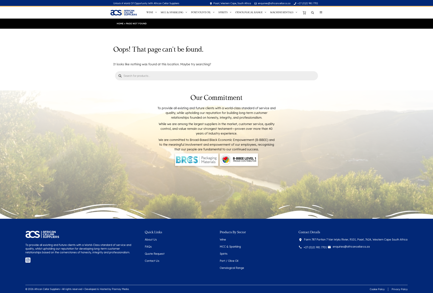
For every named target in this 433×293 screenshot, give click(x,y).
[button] (321, 13)
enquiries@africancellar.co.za (274, 3)
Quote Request (154, 253)
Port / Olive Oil (229, 260)
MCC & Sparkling (230, 246)
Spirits (223, 253)
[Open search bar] (313, 12)
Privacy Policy (400, 289)
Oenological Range (232, 268)
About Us (151, 239)
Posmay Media (120, 289)
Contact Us (152, 260)
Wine (223, 239)
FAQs (148, 246)
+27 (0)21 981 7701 (307, 3)
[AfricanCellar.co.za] (123, 13)
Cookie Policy (377, 289)
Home (120, 23)
